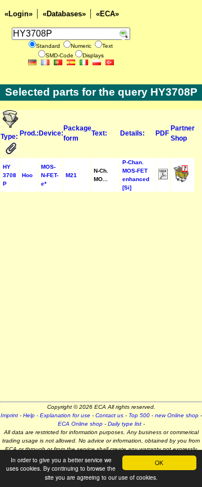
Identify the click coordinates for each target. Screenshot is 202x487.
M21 (71, 175)
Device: (51, 133)
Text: (99, 133)
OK (159, 462)
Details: (132, 133)
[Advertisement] (101, 300)
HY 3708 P (9, 175)
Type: (9, 137)
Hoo (27, 175)
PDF (162, 133)
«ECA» (107, 14)
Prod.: (29, 133)
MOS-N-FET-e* (49, 175)
